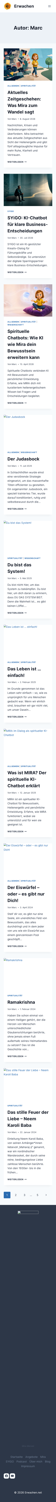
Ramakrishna (21, 1002)
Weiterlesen (17, 162)
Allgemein (13, 86)
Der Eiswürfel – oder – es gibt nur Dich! (25, 894)
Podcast (21, 1461)
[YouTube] (12, 1476)
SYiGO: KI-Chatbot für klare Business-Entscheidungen (27, 224)
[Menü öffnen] (49, 6)
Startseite (16, 1456)
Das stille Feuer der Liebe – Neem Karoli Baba (28, 1119)
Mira (43, 1456)
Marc (14, 119)
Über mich (35, 1461)
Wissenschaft (15, 325)
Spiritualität (28, 86)
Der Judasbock (23, 459)
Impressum (28, 1466)
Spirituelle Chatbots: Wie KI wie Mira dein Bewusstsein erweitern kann (25, 344)
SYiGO (10, 211)
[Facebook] (6, 1476)
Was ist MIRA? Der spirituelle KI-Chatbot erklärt (26, 779)
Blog (47, 1461)
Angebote (31, 1456)
